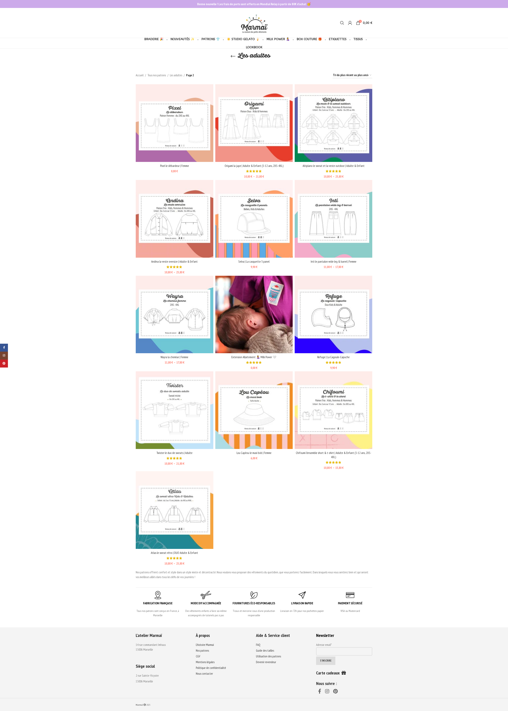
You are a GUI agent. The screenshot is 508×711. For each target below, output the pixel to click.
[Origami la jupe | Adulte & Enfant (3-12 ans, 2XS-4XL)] (254, 123)
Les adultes (176, 75)
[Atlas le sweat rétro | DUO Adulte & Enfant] (174, 510)
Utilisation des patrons (268, 656)
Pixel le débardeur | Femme (174, 166)
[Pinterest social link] (335, 691)
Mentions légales (205, 662)
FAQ (258, 645)
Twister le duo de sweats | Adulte (174, 453)
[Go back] (233, 56)
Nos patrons (202, 650)
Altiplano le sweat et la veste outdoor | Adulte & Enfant (334, 166)
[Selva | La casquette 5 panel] (254, 219)
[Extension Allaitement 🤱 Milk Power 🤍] (254, 314)
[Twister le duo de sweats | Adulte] (174, 410)
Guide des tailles (265, 650)
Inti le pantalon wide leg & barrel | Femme (333, 261)
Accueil (139, 75)
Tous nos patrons (156, 75)
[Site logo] (254, 22)
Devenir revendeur (266, 662)
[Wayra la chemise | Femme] (174, 314)
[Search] (342, 23)
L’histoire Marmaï (205, 645)
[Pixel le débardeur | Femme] (174, 123)
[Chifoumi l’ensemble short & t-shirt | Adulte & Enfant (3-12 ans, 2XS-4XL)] (333, 410)
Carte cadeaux (329, 673)
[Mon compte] (350, 23)
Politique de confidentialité (211, 668)
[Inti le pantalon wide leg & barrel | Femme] (333, 219)
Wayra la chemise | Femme (174, 357)
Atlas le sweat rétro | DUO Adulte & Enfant (174, 553)
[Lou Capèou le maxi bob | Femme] (254, 410)
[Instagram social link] (327, 691)
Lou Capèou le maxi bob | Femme (254, 453)
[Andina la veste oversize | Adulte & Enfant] (174, 219)
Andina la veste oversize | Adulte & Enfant (174, 261)
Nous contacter (204, 673)
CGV (198, 656)
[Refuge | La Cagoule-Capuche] (333, 314)
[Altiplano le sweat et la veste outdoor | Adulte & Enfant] (333, 123)
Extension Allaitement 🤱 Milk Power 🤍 (253, 357)
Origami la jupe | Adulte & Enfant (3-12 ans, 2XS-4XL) (254, 166)
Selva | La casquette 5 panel (253, 261)
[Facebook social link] (319, 691)
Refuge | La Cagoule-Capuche (333, 357)
